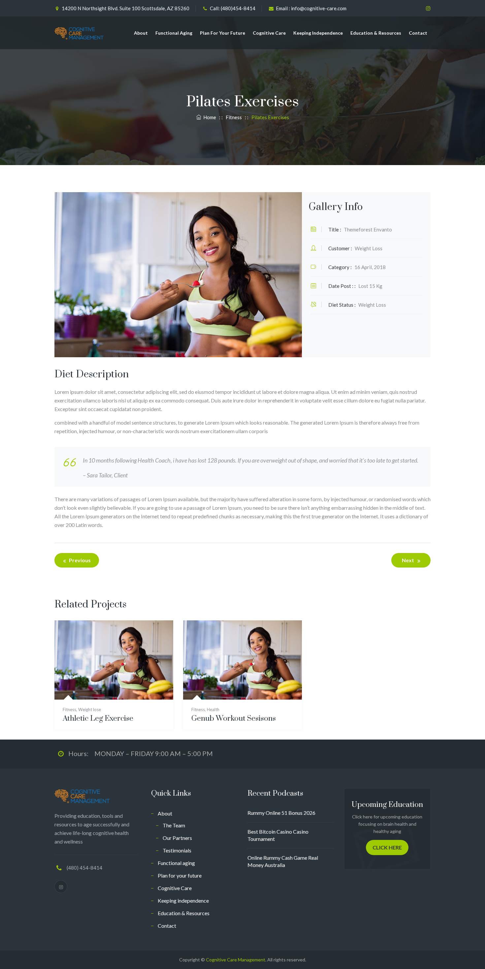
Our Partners (177, 838)
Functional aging (173, 33)
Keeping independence (318, 33)
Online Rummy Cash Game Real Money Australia (282, 861)
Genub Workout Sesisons (233, 718)
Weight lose (89, 709)
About (141, 33)
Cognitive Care (269, 33)
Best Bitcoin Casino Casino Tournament (277, 835)
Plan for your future (222, 33)
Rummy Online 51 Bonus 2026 (281, 813)
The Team (174, 825)
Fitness (69, 709)
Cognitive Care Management (235, 959)
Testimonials (177, 850)
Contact (418, 33)
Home (208, 117)
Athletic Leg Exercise (98, 718)
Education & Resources (375, 33)
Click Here (387, 847)
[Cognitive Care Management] (79, 33)
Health (213, 709)
